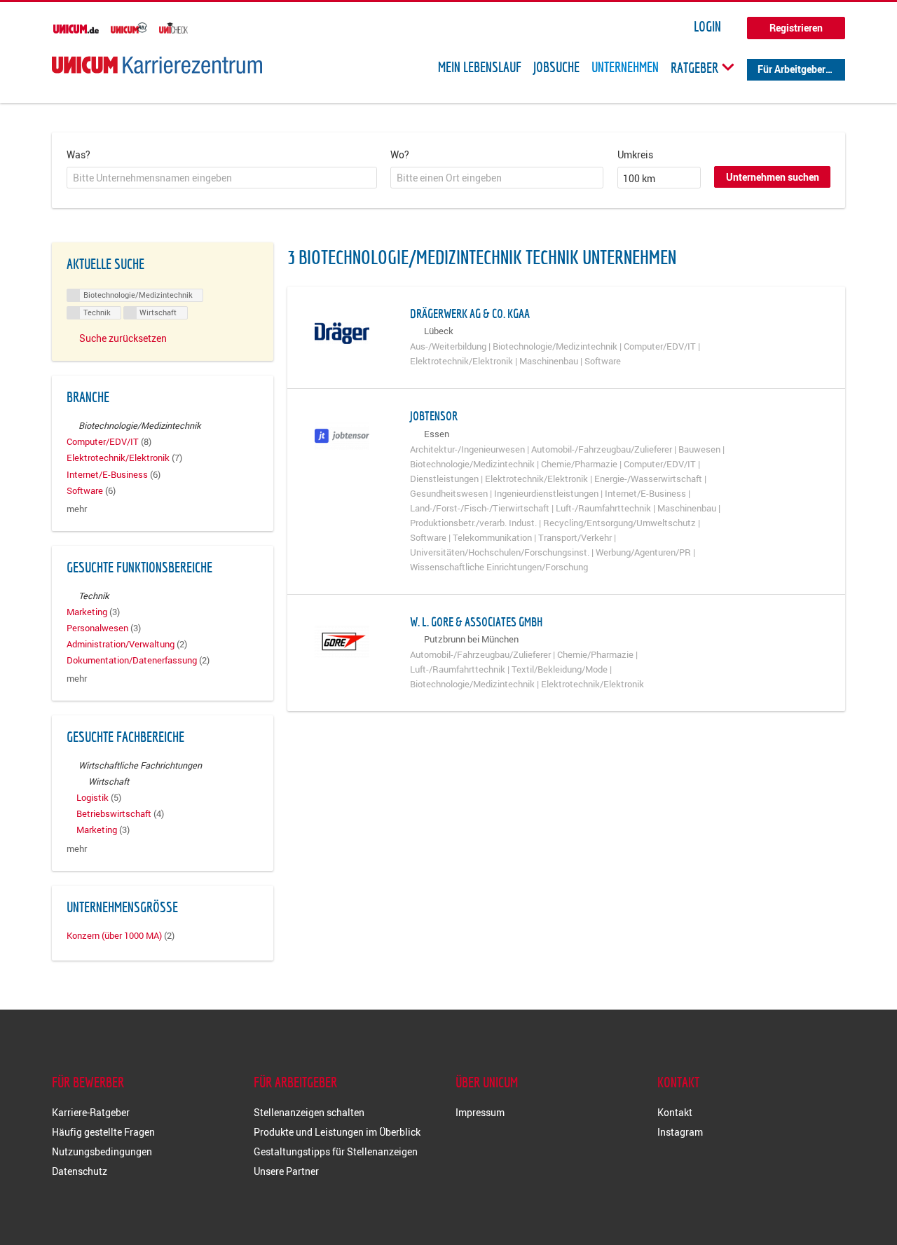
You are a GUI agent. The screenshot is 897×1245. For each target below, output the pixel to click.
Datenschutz (79, 1171)
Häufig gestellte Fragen (103, 1132)
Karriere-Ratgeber (91, 1112)
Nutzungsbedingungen (102, 1151)
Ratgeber (696, 67)
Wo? (399, 154)
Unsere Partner (286, 1171)
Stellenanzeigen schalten (309, 1112)
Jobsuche (556, 67)
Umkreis (635, 154)
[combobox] (222, 178)
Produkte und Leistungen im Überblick (337, 1132)
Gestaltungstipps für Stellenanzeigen (336, 1151)
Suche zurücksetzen (123, 338)
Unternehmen (625, 67)
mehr (77, 509)
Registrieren (796, 27)
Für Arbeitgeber (792, 69)
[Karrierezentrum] (157, 65)
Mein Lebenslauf (479, 67)
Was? (78, 154)
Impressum (480, 1112)
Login (707, 26)
